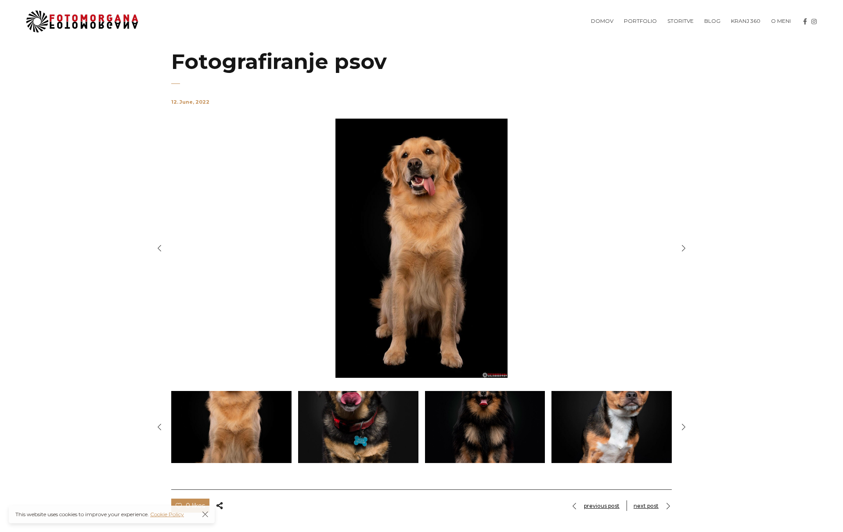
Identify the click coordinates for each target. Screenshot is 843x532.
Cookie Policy (167, 514)
